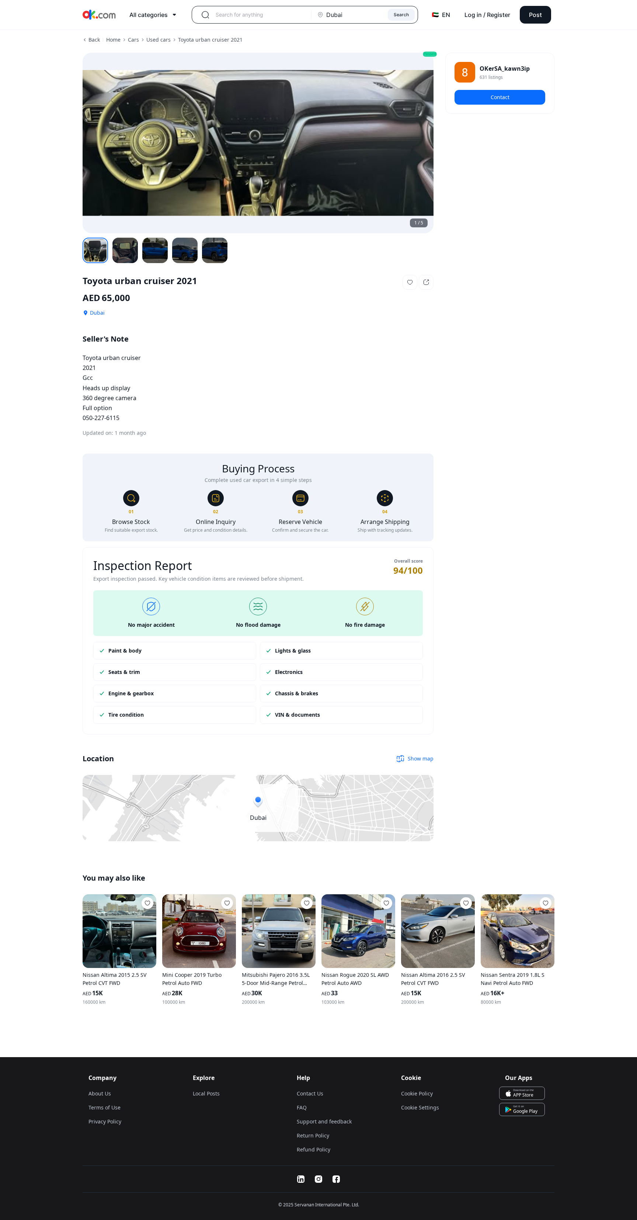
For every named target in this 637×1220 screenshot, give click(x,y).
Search (401, 14)
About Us (99, 1093)
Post (535, 14)
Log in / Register (487, 14)
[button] (410, 282)
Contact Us (310, 1093)
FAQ (302, 1107)
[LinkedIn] (300, 1179)
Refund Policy (313, 1149)
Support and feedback (324, 1121)
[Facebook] (336, 1179)
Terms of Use (104, 1107)
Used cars (158, 39)
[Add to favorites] (147, 903)
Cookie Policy (417, 1093)
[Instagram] (318, 1179)
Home (113, 39)
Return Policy (313, 1135)
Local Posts (206, 1093)
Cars (133, 39)
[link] (500, 72)
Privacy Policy (104, 1121)
